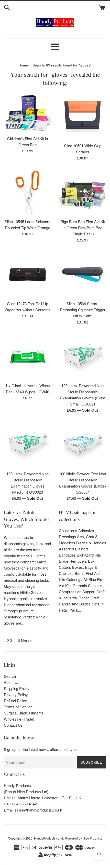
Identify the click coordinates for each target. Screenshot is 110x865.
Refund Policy (15, 700)
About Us (11, 682)
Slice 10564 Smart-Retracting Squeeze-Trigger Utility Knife (82, 309)
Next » (26, 640)
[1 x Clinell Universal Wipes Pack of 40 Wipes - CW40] (27, 356)
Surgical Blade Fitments (23, 712)
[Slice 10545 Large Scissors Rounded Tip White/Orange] (27, 192)
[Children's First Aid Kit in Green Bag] (27, 113)
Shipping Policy (16, 688)
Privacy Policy (16, 694)
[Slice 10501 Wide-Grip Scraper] (82, 116)
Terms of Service (18, 706)
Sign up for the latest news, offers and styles (41, 749)
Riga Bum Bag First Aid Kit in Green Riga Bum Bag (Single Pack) (82, 227)
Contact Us (13, 725)
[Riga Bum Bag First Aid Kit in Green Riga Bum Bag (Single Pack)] (82, 192)
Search (10, 676)
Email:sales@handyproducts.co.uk (33, 810)
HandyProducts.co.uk (49, 838)
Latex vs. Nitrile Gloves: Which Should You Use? (26, 519)
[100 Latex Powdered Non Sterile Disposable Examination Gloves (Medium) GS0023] (27, 444)
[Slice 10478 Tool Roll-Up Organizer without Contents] (27, 274)
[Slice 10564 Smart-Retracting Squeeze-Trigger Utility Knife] (82, 274)
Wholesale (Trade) (19, 719)
